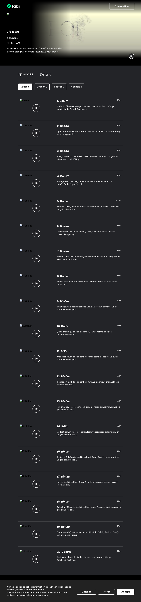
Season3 (59, 86)
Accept (125, 591)
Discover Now (122, 6)
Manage (86, 591)
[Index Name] (36, 108)
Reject (106, 591)
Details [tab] (45, 74)
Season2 (42, 86)
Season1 (25, 86)
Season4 (76, 86)
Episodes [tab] (25, 74)
